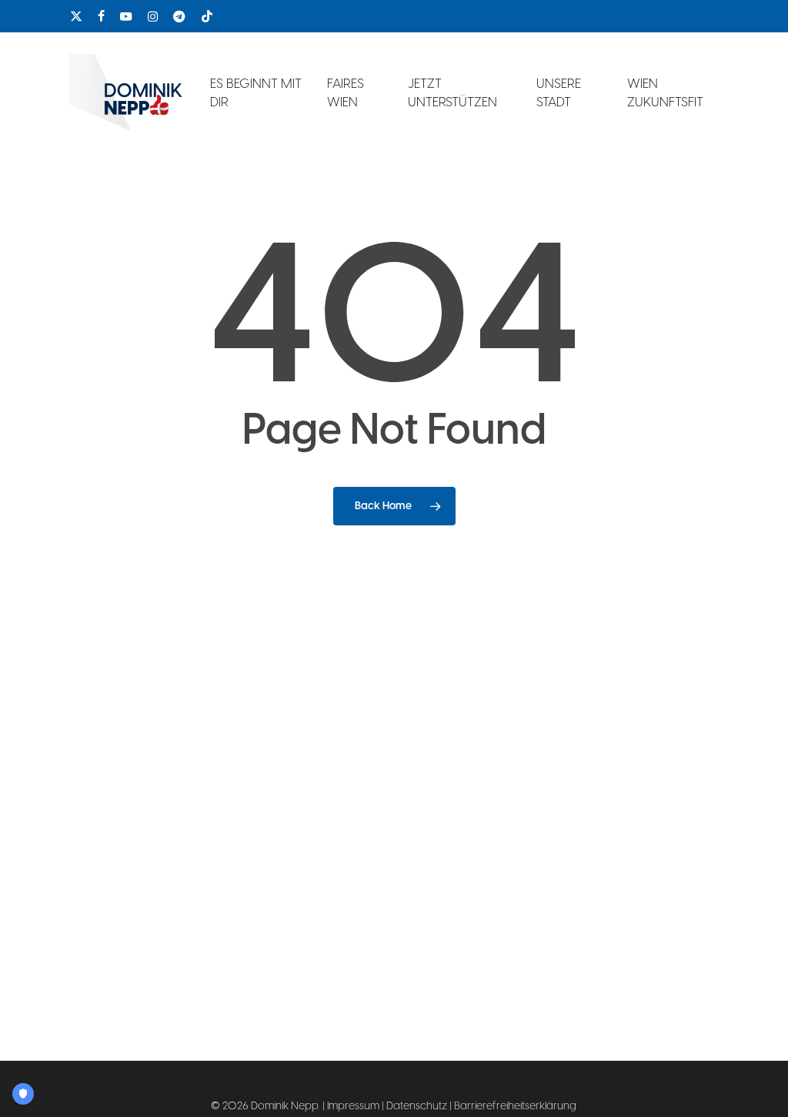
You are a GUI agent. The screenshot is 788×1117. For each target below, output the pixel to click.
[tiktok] (207, 16)
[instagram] (153, 16)
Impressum (353, 1105)
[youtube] (126, 16)
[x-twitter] (76, 16)
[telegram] (179, 16)
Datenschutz (416, 1105)
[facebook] (101, 16)
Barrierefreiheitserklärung (515, 1105)
